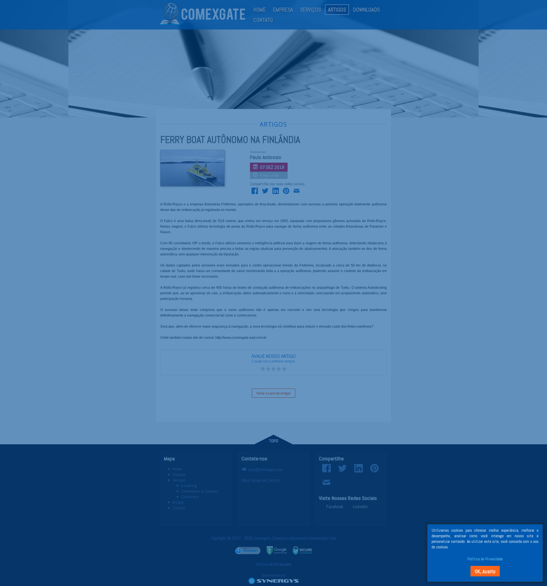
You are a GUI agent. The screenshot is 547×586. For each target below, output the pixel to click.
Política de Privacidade (485, 559)
